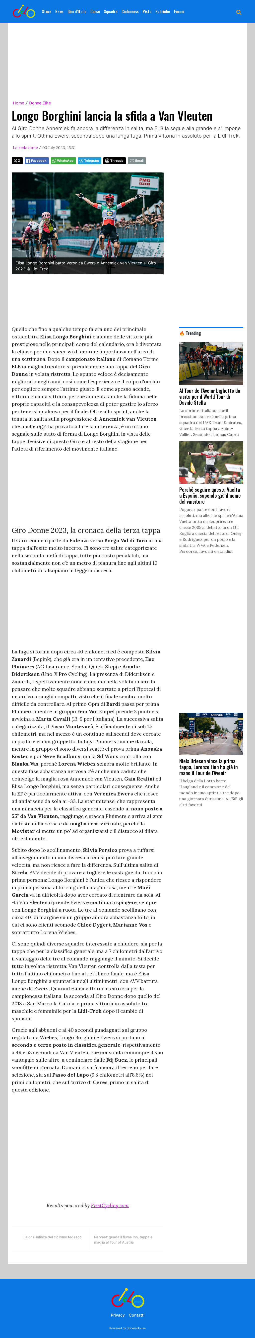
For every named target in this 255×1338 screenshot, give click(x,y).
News (59, 11)
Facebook (38, 160)
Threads (116, 160)
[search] (238, 11)
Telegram (91, 160)
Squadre (111, 11)
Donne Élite (40, 102)
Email (139, 160)
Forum (179, 11)
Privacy (118, 1315)
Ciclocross (130, 11)
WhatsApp (65, 160)
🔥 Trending (190, 333)
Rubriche (162, 11)
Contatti (136, 1315)
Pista (147, 11)
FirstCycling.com (110, 1205)
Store (46, 11)
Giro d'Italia (76, 11)
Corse (95, 11)
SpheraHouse (136, 1328)
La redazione (25, 147)
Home (18, 102)
